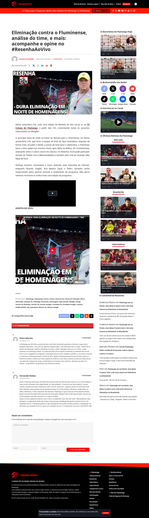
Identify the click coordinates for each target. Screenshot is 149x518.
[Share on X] (34, 66)
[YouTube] (119, 10)
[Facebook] (113, 10)
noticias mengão (46, 304)
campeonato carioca (41, 299)
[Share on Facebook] (29, 66)
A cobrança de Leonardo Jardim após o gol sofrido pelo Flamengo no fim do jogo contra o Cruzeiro (118, 72)
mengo (78, 302)
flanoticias (44, 302)
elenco (82, 299)
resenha (79, 304)
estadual (27, 302)
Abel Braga (30, 299)
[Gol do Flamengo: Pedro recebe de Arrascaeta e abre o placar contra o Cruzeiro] (118, 122)
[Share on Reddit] (47, 66)
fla (32, 302)
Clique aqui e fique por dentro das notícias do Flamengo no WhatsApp (57, 10)
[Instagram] (125, 10)
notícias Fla (35, 304)
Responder (87, 338)
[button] (106, 513)
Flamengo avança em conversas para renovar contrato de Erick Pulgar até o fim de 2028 (118, 158)
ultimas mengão (53, 307)
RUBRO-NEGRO (21, 307)
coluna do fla (59, 299)
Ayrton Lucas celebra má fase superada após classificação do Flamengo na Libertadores (117, 286)
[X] (115, 10)
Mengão (72, 302)
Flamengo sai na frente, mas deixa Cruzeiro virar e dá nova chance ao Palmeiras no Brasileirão (116, 305)
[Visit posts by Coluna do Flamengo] (15, 59)
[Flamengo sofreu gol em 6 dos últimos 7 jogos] (118, 207)
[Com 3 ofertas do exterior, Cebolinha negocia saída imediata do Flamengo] (118, 178)
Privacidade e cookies (47, 511)
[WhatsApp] (131, 10)
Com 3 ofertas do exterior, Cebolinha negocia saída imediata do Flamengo (116, 182)
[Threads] (134, 10)
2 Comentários (57, 59)
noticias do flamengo (23, 304)
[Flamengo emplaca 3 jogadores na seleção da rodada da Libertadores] (118, 259)
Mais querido (63, 302)
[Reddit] (128, 10)
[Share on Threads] (51, 66)
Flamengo (36, 302)
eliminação (19, 302)
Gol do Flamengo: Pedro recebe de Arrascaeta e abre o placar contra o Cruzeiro (117, 350)
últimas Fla (42, 307)
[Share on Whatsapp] (38, 66)
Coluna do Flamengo (26, 59)
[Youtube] (132, 90)
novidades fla (57, 304)
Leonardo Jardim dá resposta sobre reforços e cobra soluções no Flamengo (118, 50)
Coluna (51, 299)
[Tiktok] (104, 100)
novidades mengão (69, 304)
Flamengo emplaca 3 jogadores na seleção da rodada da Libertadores (118, 264)
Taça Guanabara (32, 307)
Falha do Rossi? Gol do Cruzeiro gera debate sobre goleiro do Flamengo (118, 235)
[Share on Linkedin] (42, 66)
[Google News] (122, 10)
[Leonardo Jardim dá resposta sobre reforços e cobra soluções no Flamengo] (118, 45)
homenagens (53, 302)
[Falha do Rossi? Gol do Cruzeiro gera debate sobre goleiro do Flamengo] (118, 230)
